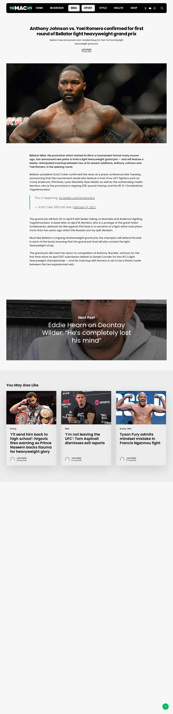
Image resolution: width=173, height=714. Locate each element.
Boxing (13, 429)
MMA (67, 429)
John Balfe (86, 49)
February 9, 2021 (84, 207)
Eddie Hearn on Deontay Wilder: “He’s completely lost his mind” (86, 330)
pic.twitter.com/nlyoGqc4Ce (77, 198)
